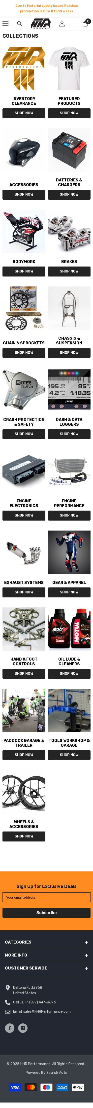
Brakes (69, 261)
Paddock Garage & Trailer (23, 743)
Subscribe (46, 912)
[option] (46, 8)
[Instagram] (23, 1028)
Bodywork (24, 261)
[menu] (5, 24)
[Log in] (62, 23)
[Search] (20, 24)
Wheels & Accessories (23, 824)
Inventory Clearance (24, 101)
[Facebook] (9, 1028)
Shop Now (24, 113)
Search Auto (56, 1073)
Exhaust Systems (24, 582)
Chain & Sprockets (24, 343)
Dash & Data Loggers (69, 422)
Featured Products (69, 101)
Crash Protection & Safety (23, 422)
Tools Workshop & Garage (69, 743)
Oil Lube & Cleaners (69, 661)
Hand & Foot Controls (23, 661)
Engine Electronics (24, 503)
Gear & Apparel (69, 582)
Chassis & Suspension (69, 340)
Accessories (23, 184)
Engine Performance (69, 503)
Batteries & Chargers (69, 182)
